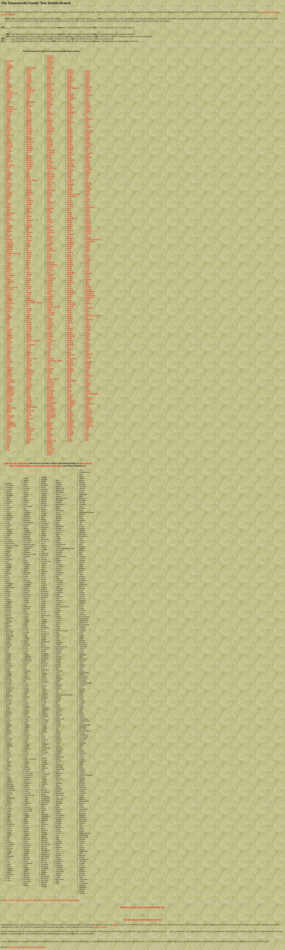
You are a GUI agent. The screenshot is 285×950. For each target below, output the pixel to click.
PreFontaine (71, 292)
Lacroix (49, 282)
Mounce (70, 140)
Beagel (8, 167)
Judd (48, 200)
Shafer (87, 79)
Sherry (87, 93)
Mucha (69, 142)
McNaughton (51, 403)
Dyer (27, 214)
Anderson (9, 91)
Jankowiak (50, 174)
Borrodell (9, 249)
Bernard (8, 195)
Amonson (9, 87)
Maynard (70, 70)
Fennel (28, 256)
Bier (7, 201)
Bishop (8, 215)
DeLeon (29, 124)
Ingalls (49, 160)
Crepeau (29, 70)
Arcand (8, 101)
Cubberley (29, 82)
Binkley (8, 205)
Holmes (49, 126)
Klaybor (50, 238)
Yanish (87, 428)
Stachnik (88, 143)
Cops (7, 430)
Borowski (9, 247)
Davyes (28, 110)
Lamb (49, 292)
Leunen (49, 342)
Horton (49, 138)
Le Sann (50, 334)
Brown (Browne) (12, 287)
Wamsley (88, 329)
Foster (28, 284)
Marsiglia (50, 435)
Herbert (49, 88)
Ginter (28, 362)
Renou (69, 338)
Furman (28, 308)
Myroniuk (70, 154)
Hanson (28, 435)
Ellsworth (29, 232)
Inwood (49, 164)
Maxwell (50, 453)
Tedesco (88, 215)
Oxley (69, 202)
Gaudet (28, 334)
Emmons (29, 236)
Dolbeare (29, 158)
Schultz (69, 435)
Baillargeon (10, 135)
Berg (7, 191)
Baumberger (10, 165)
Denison (29, 134)
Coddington (10, 416)
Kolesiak (50, 248)
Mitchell (70, 96)
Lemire (49, 328)
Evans (28, 242)
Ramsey (70, 316)
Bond (8, 237)
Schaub (69, 419)
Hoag (49, 116)
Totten (87, 247)
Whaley (87, 365)
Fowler (28, 288)
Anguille (9, 97)
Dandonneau (30, 102)
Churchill (9, 400)
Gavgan (28, 338)
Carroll (8, 349)
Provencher (71, 302)
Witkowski (88, 398)
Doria (28, 170)
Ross (68, 383)
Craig (8, 450)
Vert (86, 305)
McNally (50, 401)
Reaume (70, 328)
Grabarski (29, 385)
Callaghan (9, 329)
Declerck (29, 118)
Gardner (29, 324)
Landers (49, 298)
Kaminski (50, 208)
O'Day (69, 178)
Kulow (49, 268)
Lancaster (50, 296)
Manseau (50, 423)
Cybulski (29, 88)
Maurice (50, 447)
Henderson (50, 84)
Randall (69, 318)
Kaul (48, 214)
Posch (69, 286)
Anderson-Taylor (12, 93)
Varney (87, 301)
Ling (48, 352)
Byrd (7, 321)
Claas (8, 404)
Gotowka (29, 379)
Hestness (50, 98)
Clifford (8, 410)
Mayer (49, 455)
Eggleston (29, 220)
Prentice (70, 294)
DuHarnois (30, 200)
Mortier (69, 128)
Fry (27, 306)
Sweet (87, 201)
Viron (87, 309)
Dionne (28, 152)
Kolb (48, 246)
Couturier (9, 438)
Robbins (70, 360)
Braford (8, 267)
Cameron (9, 335)
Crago (8, 444)
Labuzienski (51, 278)
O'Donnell (70, 180)
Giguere (29, 352)
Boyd (8, 261)
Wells (87, 351)
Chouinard (9, 390)
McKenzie (50, 397)
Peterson (70, 252)
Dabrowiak (30, 92)
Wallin (87, 323)
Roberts (69, 362)
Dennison (29, 138)
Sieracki (87, 105)
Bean (7, 169)
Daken (28, 94)
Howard (50, 142)
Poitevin (70, 278)
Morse (69, 124)
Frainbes (29, 292)
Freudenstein (30, 300)
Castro (8, 365)
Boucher (9, 251)
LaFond (49, 288)
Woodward (89, 420)
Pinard (69, 268)
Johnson (50, 194)
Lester (49, 338)
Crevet (28, 72)
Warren (87, 335)
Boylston (9, 263)
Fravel (28, 296)
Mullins (69, 144)
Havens (49, 66)
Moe (68, 102)
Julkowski (50, 202)
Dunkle (28, 206)
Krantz (49, 258)
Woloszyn (88, 414)
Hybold (49, 154)
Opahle (69, 188)
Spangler (88, 133)
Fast (27, 250)
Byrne (8, 323)
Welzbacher (89, 353)
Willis (87, 388)
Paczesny (70, 206)
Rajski (69, 314)
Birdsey (8, 207)
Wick (86, 372)
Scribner (70, 441)
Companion (10, 422)
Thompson (88, 227)
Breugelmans (10, 275)
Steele (87, 159)
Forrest (28, 280)
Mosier (69, 134)
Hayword (50, 74)
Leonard (50, 332)
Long (49, 362)
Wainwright (89, 319)
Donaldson (30, 164)
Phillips (69, 260)
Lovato (49, 371)
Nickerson (70, 160)
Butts (7, 319)
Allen (8, 81)
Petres (69, 254)
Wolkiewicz (89, 412)
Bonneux (9, 239)
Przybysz (70, 306)
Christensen (10, 392)
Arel (7, 103)
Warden (87, 333)
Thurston (88, 233)
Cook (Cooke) (11, 426)
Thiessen (88, 223)
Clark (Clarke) (11, 408)
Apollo (8, 99)
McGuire (50, 393)
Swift (87, 203)
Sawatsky (70, 415)
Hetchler (50, 100)
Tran (86, 253)
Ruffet (69, 391)
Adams (8, 69)
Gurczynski (30, 411)
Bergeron (9, 193)
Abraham (9, 61)
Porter (69, 284)
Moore (69, 116)
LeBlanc (50, 318)
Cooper (8, 428)
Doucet (28, 176)
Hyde (49, 156)
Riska (69, 352)
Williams (88, 384)
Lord (48, 367)
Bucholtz (9, 301)
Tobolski (88, 237)
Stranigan (88, 183)
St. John (70, 407)
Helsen (49, 82)
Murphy (70, 150)
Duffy (28, 196)
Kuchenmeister (52, 264)
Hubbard (50, 144)
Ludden (49, 373)
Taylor (87, 213)
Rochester (70, 371)
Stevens (87, 167)
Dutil (27, 210)
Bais (7, 137)
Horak (49, 134)
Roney (69, 375)
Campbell (9, 337)
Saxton (69, 417)
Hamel (28, 427)
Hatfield (49, 64)
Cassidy (8, 359)
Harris (28, 441)
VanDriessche (89, 297)
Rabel (69, 310)
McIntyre (50, 395)
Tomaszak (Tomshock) (93, 239)
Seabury (88, 71)
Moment (70, 106)
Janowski (50, 178)
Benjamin (9, 185)
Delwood (29, 130)
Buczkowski (10, 303)
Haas (27, 417)
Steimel (87, 163)
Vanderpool (89, 293)
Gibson (28, 348)
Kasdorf (49, 212)
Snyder (87, 125)
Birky (8, 211)
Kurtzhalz (50, 274)
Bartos (8, 159)
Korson (49, 254)
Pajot (69, 210)
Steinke (87, 165)
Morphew (70, 122)
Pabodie (70, 204)
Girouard (29, 364)
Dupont (28, 208)
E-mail (115, 924)
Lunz (48, 377)
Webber (87, 345)
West (86, 359)
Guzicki (28, 415)
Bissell (8, 217)
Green (28, 393)
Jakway (49, 170)
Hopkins (50, 132)
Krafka (49, 256)
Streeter (87, 187)
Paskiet (69, 224)
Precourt (70, 290)
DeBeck (29, 112)
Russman (70, 395)
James (49, 172)
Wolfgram (88, 410)
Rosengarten (71, 381)
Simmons (88, 107)
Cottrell (8, 436)
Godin (28, 369)
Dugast (28, 198)
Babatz (8, 127)
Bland (8, 229)
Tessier (87, 217)
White (87, 370)
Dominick (29, 162)
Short (87, 101)
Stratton (87, 185)
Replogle (70, 340)
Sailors (69, 399)
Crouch (28, 78)
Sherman (88, 91)
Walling (87, 325)
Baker (8, 139)
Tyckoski (88, 273)
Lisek (49, 356)
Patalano (70, 226)
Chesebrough (10, 382)
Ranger (69, 320)
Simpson (88, 111)
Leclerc (49, 320)
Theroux (88, 221)
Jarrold (49, 180)
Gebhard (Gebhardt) (33, 340)
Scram (69, 439)
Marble (49, 425)
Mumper (70, 148)
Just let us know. (101, 927)
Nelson (69, 158)
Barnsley (9, 151)
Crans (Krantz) (31, 68)
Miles (69, 84)
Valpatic (87, 285)
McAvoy (50, 381)
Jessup (49, 192)
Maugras (50, 445)
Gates (28, 332)
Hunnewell (51, 152)
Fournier (29, 286)
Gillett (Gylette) (31, 358)
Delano (28, 122)
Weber (87, 347)
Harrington (30, 439)
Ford (27, 276)
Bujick (8, 305)
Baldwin (9, 141)
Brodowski (9, 281)
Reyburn (70, 342)
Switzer (87, 205)
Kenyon (49, 226)
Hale (27, 423)
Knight (49, 240)
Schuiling (70, 433)
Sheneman (88, 87)
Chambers (9, 374)
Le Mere (50, 326)
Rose (69, 377)
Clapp (8, 406)
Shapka (87, 81)
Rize (68, 356)
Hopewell (50, 130)
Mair (48, 421)
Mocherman (71, 98)
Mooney (70, 114)
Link (48, 354)
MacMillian (51, 417)
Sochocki (88, 127)
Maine (49, 419)
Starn (86, 151)
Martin (49, 437)
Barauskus (9, 145)
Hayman (50, 72)
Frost (27, 304)
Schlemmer (71, 421)
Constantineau (11, 424)
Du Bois (29, 190)
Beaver (8, 175)
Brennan (9, 273)
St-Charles (70, 401)
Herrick (49, 94)
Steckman (88, 157)
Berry (8, 199)
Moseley (70, 132)
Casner (8, 357)
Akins (8, 73)
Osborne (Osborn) (73, 194)
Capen (8, 339)
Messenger (71, 80)
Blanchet (9, 227)
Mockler (70, 100)
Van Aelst (88, 287)
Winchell (88, 392)
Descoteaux (30, 142)
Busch (8, 315)
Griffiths (29, 401)
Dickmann (29, 146)
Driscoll (28, 184)
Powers (69, 288)
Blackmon (9, 219)
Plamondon (71, 272)
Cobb (8, 414)
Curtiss (28, 86)
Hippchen (50, 114)
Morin (69, 120)
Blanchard (9, 225)
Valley (87, 281)
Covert (8, 440)
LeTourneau (51, 340)
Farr (27, 248)
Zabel (87, 436)
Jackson (49, 166)
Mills (69, 90)
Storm (87, 177)
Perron (69, 248)
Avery (8, 119)
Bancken (9, 143)
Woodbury (88, 418)
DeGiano (29, 120)
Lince (49, 346)
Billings (8, 203)
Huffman (50, 146)
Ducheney (29, 192)
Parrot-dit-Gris (72, 218)
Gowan (28, 383)
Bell (7, 181)
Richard (70, 348)
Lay (48, 316)
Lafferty (49, 286)
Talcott (87, 209)
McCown (50, 387)
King (48, 228)
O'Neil (69, 186)
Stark (86, 149)
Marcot (49, 427)
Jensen (49, 188)
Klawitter (50, 236)
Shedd (87, 85)
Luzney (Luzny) (52, 379)
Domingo (29, 160)
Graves (28, 391)
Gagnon (29, 314)
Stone (87, 175)
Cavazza (9, 370)
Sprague (88, 139)
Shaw (87, 83)
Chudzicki (9, 396)
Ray (68, 326)
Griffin (28, 399)
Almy (8, 83)
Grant (28, 389)
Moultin (70, 138)
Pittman (69, 270)
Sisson (87, 113)
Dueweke (29, 194)
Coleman (9, 418)
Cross (8, 446)
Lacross (49, 284)
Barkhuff (9, 147)
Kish (48, 234)
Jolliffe (49, 196)
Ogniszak (70, 184)
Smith (87, 121)
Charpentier (10, 380)
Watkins (87, 339)
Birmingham (10, 213)
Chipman (9, 386)
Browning (9, 289)
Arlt (7, 105)
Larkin (49, 308)
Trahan (87, 251)
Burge (8, 313)
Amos (8, 89)
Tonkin (87, 243)
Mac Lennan (51, 415)
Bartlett (8, 157)
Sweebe (87, 199)
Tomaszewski (89, 241)
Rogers (69, 373)
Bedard (8, 177)
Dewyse (29, 144)
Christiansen (10, 394)
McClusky (50, 383)
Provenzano (71, 304)
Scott (69, 437)
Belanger (9, 179)
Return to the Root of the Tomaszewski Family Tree (142, 907)
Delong (28, 126)
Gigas (28, 350)
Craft (7, 448)
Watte (87, 341)
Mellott (69, 76)
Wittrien (87, 400)
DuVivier (29, 212)
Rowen (69, 387)
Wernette (88, 357)
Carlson (8, 343)
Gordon (28, 377)
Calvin (8, 333)
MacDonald (51, 411)
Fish (27, 270)
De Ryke (29, 114)
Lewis (49, 344)
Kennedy (50, 222)
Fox (27, 290)
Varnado (88, 299)
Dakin (28, 96)
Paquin (69, 214)
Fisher (28, 272)
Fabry (28, 244)
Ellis (27, 230)
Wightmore (89, 376)
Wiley (87, 380)
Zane (86, 438)
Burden (8, 309)
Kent (48, 224)
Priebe (69, 296)
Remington (71, 336)
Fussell (28, 310)
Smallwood (89, 119)
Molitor (69, 104)
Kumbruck (50, 270)
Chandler (9, 376)
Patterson (70, 230)
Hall (27, 425)
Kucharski (50, 262)
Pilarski (69, 266)
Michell (69, 82)
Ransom (70, 322)
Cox (7, 442)
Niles (69, 168)
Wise (86, 396)
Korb (48, 252)
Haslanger (50, 62)
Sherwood (88, 95)
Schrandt (70, 431)
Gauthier (29, 336)
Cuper (28, 84)
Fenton (28, 260)
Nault (69, 156)
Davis (28, 108)
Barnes (8, 149)
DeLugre (29, 128)
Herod (49, 92)
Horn (48, 136)
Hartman (50, 56)
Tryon (87, 269)
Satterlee (70, 413)
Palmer (69, 212)
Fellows (28, 254)
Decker (28, 116)
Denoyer (29, 140)
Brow (8, 285)
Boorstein (9, 241)
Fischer (28, 268)
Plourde (69, 276)
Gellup (28, 346)
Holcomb (50, 120)
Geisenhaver (30, 344)
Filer (27, 262)
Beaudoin (9, 173)
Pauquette (70, 234)
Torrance (88, 245)
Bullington (9, 307)
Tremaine (88, 259)
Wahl (86, 317)
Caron (8, 345)
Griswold (29, 403)
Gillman (29, 360)
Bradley (8, 265)
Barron (8, 155)
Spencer (87, 137)
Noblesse (70, 170)
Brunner (8, 297)
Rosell (69, 379)
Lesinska (50, 336)
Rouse (69, 385)
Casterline (9, 361)
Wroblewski (89, 426)
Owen (69, 198)
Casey (8, 353)
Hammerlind (30, 429)
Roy (68, 389)
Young (87, 434)
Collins (8, 420)
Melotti (69, 78)
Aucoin (8, 115)
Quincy (69, 308)
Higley (49, 108)
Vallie (87, 283)
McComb (50, 385)
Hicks (49, 106)
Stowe (87, 181)
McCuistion (51, 391)
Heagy (49, 76)
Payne (69, 236)
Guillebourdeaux (32, 407)
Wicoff (87, 374)
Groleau (29, 405)
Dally (28, 100)
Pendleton (70, 244)
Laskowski (50, 312)
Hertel (49, 96)
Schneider (70, 423)
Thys (86, 235)
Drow (28, 186)
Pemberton (71, 242)
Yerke (87, 430)
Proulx (69, 300)
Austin (8, 117)
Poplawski (70, 282)
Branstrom (9, 269)
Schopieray (71, 427)
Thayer (87, 219)
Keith (49, 216)
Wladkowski (89, 404)
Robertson (70, 364)
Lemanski (50, 324)
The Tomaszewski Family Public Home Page (27, 947)
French (28, 298)
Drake (28, 178)
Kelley (49, 218)
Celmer (8, 372)
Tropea (87, 263)
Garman (29, 328)
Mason (49, 439)
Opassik (70, 190)
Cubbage (29, 80)
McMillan (50, 399)
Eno (27, 238)
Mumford (70, 146)
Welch (87, 349)
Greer (28, 395)
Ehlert (28, 222)
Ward (87, 331)
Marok (49, 431)
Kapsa (49, 210)
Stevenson (88, 169)
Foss (27, 282)
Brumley (9, 293)
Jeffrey (49, 184)
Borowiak (9, 245)
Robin (69, 367)
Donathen (29, 166)
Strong (87, 191)
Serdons (87, 75)
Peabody (70, 238)
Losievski (50, 369)
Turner (87, 271)
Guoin (28, 409)
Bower (8, 257)
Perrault (69, 246)
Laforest (50, 290)
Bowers (8, 259)
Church (8, 398)
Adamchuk (9, 67)
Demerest (29, 132)
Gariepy (29, 326)
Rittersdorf (70, 354)
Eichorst (29, 224)
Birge (8, 209)
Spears (87, 135)
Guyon (28, 413)
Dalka (28, 98)
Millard (69, 86)
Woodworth (89, 422)
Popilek (69, 280)
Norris (69, 172)
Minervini (70, 94)
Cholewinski (10, 388)
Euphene (29, 240)
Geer (27, 342)
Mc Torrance (51, 409)
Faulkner (29, 252)
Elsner (28, 234)
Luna (48, 375)
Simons (87, 109)
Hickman (50, 104)
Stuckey (87, 193)
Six (86, 115)
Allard (8, 79)
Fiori (27, 266)
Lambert (50, 294)
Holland (49, 122)
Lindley (49, 348)
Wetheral (88, 363)
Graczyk (29, 387)
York (86, 432)
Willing (87, 386)
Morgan (70, 118)
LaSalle (49, 310)
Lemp (49, 330)
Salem (69, 409)
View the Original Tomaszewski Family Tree (142, 919)
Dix (27, 154)
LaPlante (50, 304)
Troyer (87, 265)
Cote (7, 434)
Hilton (49, 112)
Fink (27, 264)
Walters (87, 327)
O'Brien (70, 174)
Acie (7, 63)
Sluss (86, 117)
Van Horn (88, 289)
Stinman (88, 173)
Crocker (29, 76)
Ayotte (8, 121)
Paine (69, 208)
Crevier (28, 74)
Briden (8, 279)
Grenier (28, 397)
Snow (87, 123)
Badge (8, 131)
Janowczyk (51, 176)
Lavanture (50, 314)
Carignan (9, 341)
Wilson (87, 390)
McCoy (49, 389)
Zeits (86, 440)
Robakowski (71, 358)
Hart (27, 443)
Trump (87, 267)
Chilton (8, 384)
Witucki (87, 402)
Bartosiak (9, 161)
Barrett (8, 153)
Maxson (49, 451)
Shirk (87, 99)
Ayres (8, 123)
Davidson (29, 106)
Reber (69, 330)
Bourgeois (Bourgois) (13, 253)
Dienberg (29, 148)
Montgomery (71, 112)
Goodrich (29, 375)
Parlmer (69, 216)
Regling (70, 332)
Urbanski (88, 279)
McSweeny (51, 407)
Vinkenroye (89, 307)
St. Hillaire (71, 405)
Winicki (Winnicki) (91, 394)
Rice (68, 346)
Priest (69, 298)
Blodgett (9, 235)
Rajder (69, 312)
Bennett (8, 187)
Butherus (9, 317)
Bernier (8, 197)
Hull (48, 148)
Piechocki (70, 264)
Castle (8, 363)
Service (87, 77)
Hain (27, 421)
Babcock (9, 129)
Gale (27, 316)
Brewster (9, 277)
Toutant (87, 249)
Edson (28, 218)
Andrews (9, 95)
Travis (87, 257)
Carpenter (9, 347)
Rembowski (71, 334)
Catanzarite (10, 368)
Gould (28, 381)
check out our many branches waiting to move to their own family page (50, 464)
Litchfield (50, 358)
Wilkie (87, 382)
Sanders (70, 411)
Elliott (28, 228)
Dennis (28, 136)
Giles (28, 356)
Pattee (69, 228)
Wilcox (87, 378)
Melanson (70, 74)
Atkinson (9, 111)
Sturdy (87, 195)
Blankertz (9, 231)
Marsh (49, 433)
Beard (8, 171)
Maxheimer (51, 449)
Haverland (50, 68)
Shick (87, 97)
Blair (7, 221)
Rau (68, 324)
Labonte (50, 276)
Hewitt (49, 102)
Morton (69, 130)
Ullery (87, 277)
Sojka (87, 129)
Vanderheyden (90, 291)
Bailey (8, 133)
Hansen (28, 433)
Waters (87, 337)
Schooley (70, 425)
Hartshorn (50, 58)
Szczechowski (90, 207)
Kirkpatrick (51, 232)
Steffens (87, 161)
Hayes (49, 70)
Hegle (49, 80)
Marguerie (50, 429)
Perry (69, 250)
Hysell (49, 158)
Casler (8, 355)
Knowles (50, 242)
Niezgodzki (71, 166)
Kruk (48, 260)
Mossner (70, 136)
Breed (8, 271)
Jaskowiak (50, 182)
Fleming (29, 274)
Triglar (87, 261)
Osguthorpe (71, 196)
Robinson (70, 369)
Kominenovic (51, 250)
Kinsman (50, 230)
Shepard (88, 89)
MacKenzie (51, 413)
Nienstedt (70, 164)
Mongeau (70, 108)
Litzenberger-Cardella (54, 360)
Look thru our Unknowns (15, 463)
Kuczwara (50, 266)
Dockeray (29, 156)
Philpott (69, 262)
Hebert (49, 78)
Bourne (8, 255)
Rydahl (69, 397)
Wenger (87, 355)
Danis (28, 104)
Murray (69, 152)
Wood (87, 416)
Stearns (87, 155)
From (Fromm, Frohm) (34, 302)
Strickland (88, 189)
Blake (8, 223)
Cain (7, 327)
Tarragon (88, 211)
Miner (69, 92)
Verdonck (88, 303)
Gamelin (29, 318)
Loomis (49, 364)
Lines (49, 350)
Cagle (8, 325)
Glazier (28, 367)
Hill (48, 110)
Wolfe (87, 406)
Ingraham (50, 162)
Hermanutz (51, 90)
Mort (68, 126)
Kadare (49, 204)
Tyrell (87, 275)
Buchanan (9, 299)
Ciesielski (9, 402)
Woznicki (88, 424)
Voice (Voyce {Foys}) (92, 315)
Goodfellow (30, 371)
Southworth (89, 131)
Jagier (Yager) (52, 168)
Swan (87, 197)
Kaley (49, 206)
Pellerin (69, 240)
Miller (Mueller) (72, 88)
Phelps (69, 258)
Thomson (88, 231)
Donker (28, 168)
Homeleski (50, 128)
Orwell (69, 192)
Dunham (29, 204)
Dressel (28, 182)
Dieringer (29, 150)
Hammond (29, 431)
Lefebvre (50, 322)
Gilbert (28, 354)
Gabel (28, 312)
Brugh (8, 291)
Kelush (49, 220)
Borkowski (9, 243)
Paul (68, 232)
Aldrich (8, 77)
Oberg (69, 176)
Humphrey (50, 150)
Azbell (8, 125)
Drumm (28, 188)
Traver (87, 255)
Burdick (8, 311)
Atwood (8, 113)
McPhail (50, 405)
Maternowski (51, 441)
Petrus (69, 256)
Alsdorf (8, 85)
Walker (87, 321)
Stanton (87, 147)
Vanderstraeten (90, 295)
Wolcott (87, 408)
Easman (28, 216)
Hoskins (50, 140)
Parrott (69, 220)
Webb (87, 343)
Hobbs (49, 118)
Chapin (8, 378)
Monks (69, 110)
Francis (28, 294)
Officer (69, 182)
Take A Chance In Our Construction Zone (20, 900)
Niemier (70, 162)
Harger (28, 437)
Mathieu (50, 443)
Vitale (87, 313)
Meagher (70, 72)
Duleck (28, 202)
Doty (27, 174)
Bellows (8, 183)
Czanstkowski (31, 90)
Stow (86, 179)
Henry (49, 86)
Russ (68, 393)
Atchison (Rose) (11, 109)
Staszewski (89, 153)
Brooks (8, 283)
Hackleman (30, 419)
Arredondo (9, 107)
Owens (69, 200)
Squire (87, 141)
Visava (87, 311)
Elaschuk (29, 226)
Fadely (28, 246)
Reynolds (70, 344)
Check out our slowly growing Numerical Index (60, 900)
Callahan (9, 331)
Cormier (8, 432)
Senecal (87, 73)
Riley (69, 350)
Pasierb (69, 222)
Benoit (8, 189)
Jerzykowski (51, 190)
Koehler (49, 244)
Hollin (49, 124)
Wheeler (88, 368)
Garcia (28, 320)
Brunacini (9, 295)
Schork (69, 429)
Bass (7, 163)
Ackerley (9, 65)
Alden (8, 75)
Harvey (49, 60)
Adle (7, 71)
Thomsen (88, 229)
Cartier (8, 351)
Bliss (7, 233)
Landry (49, 300)
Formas (28, 278)
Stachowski (89, 145)
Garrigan (29, 330)
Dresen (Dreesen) (32, 180)
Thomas (87, 225)
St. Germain (71, 403)
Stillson (87, 171)
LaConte (50, 280)
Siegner (87, 103)
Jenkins (49, 186)
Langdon (50, 302)
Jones (49, 198)
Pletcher (70, 274)
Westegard (88, 361)
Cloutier (8, 412)
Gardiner (29, 322)
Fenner (28, 258)
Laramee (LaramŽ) (53, 306)
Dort (27, 172)
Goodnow (29, 373)
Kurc (48, 272)
